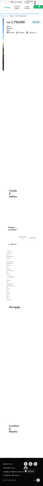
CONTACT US (8, 468)
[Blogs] (6, 7)
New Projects (27, 7)
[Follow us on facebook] (26, 465)
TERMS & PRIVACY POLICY (13, 472)
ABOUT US (7, 464)
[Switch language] (5, 2)
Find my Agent (17, 7)
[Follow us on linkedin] (30, 465)
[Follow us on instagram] (35, 465)
